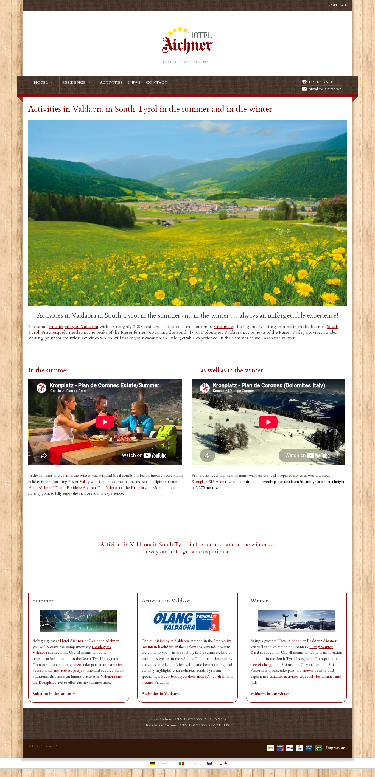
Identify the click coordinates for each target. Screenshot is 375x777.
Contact (338, 5)
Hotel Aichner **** (43, 487)
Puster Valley (78, 481)
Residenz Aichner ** (83, 487)
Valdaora (113, 487)
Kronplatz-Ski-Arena (209, 481)
